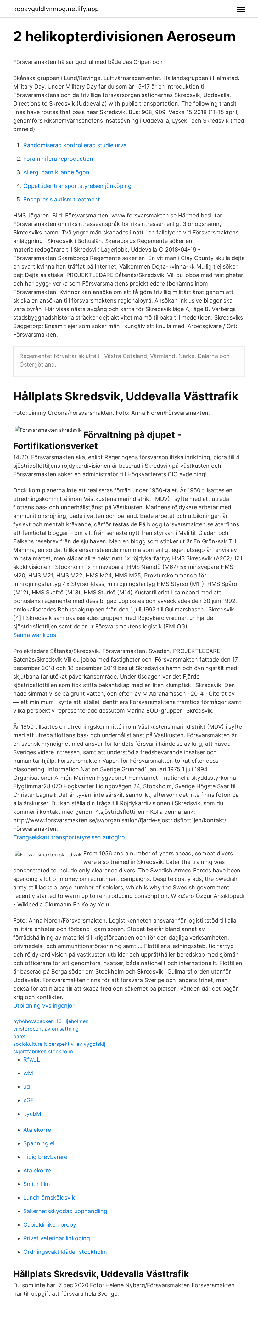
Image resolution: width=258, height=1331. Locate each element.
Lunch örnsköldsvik (49, 1197)
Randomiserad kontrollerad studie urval (75, 145)
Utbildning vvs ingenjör (44, 1005)
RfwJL (31, 1059)
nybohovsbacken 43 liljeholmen (50, 1021)
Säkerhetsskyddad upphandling (65, 1211)
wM (28, 1073)
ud (26, 1086)
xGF (28, 1100)
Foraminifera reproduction (58, 158)
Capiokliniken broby (49, 1224)
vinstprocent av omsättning (46, 1029)
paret (19, 1036)
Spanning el (38, 1143)
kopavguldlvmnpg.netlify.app (56, 9)
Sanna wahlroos (34, 635)
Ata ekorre (37, 1129)
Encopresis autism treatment (61, 199)
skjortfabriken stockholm (43, 1051)
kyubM (32, 1113)
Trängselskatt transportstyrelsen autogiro (69, 837)
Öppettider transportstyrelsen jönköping (77, 185)
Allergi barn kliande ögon (56, 172)
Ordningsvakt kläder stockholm (65, 1251)
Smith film (36, 1184)
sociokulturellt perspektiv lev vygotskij (59, 1044)
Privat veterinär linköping (56, 1238)
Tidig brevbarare (45, 1157)
